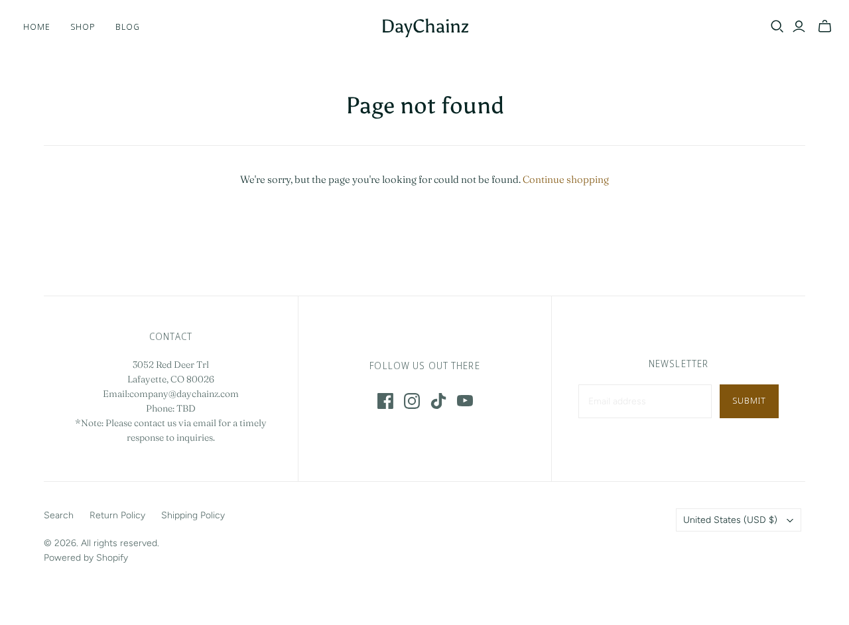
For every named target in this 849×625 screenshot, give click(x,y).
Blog (127, 26)
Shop (83, 26)
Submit (749, 400)
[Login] (799, 26)
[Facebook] (385, 401)
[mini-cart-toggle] (825, 26)
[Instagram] (412, 401)
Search (59, 515)
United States (730, 520)
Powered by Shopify (86, 557)
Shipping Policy (193, 515)
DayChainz (425, 26)
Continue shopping (566, 179)
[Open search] (777, 26)
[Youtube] (465, 401)
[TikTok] (438, 401)
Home (36, 26)
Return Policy (117, 515)
